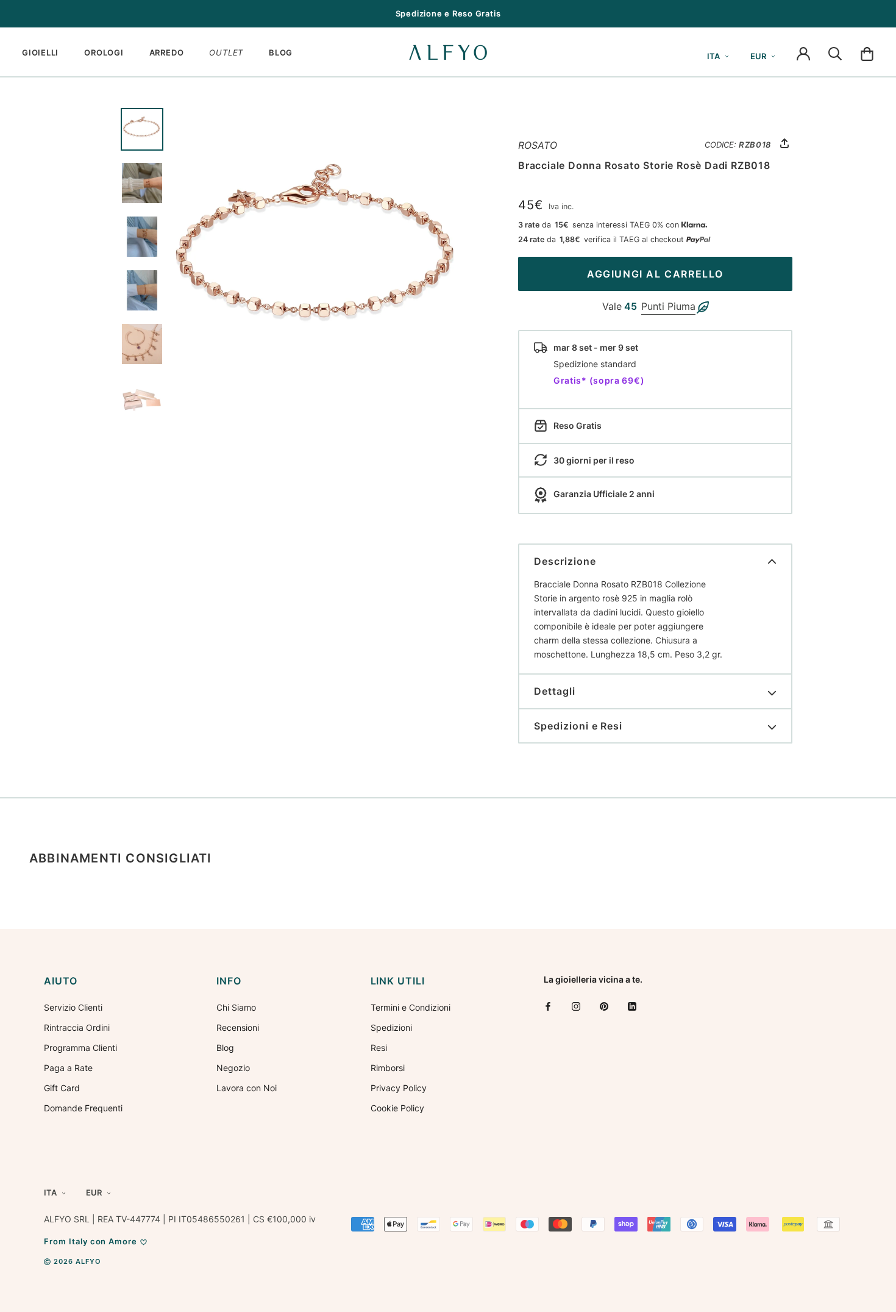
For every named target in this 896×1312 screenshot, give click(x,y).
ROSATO (537, 145)
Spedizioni (391, 1027)
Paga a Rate (68, 1068)
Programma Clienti (80, 1047)
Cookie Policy (397, 1108)
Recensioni (237, 1027)
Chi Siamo (236, 1007)
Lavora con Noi (246, 1088)
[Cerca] (835, 52)
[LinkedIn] (632, 1006)
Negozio (233, 1068)
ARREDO (166, 52)
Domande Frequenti (83, 1108)
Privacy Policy (399, 1088)
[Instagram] (576, 1006)
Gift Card (62, 1088)
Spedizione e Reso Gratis (448, 13)
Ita (713, 56)
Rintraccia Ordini (77, 1027)
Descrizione (565, 561)
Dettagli (554, 691)
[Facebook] (548, 1006)
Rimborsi (388, 1068)
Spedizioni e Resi (578, 726)
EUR (758, 56)
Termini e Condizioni (410, 1007)
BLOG (281, 52)
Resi (379, 1047)
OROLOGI (103, 52)
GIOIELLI (40, 52)
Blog (225, 1047)
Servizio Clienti (73, 1007)
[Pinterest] (604, 1006)
